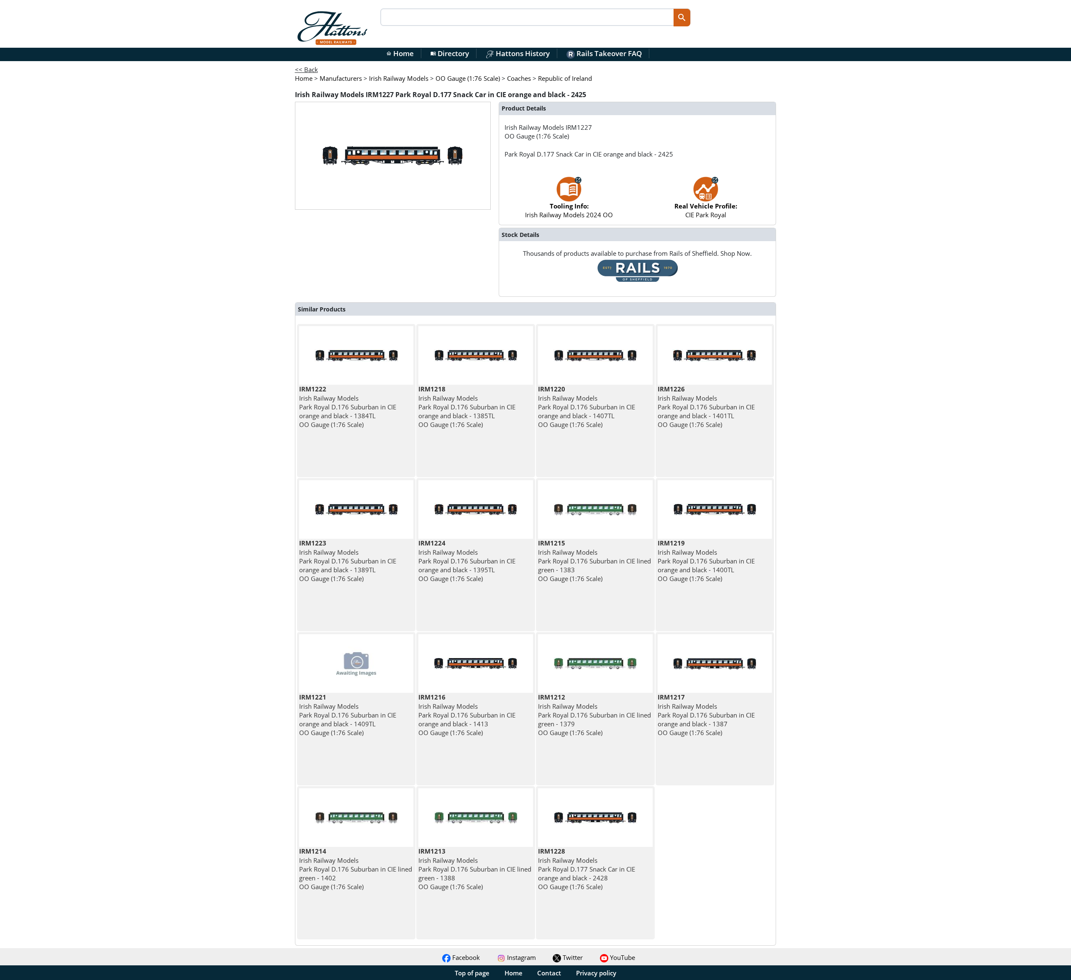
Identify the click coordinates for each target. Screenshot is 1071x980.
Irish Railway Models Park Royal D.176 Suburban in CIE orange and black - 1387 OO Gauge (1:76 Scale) (706, 715)
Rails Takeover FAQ (608, 53)
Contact (549, 973)
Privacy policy (596, 973)
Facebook (465, 957)
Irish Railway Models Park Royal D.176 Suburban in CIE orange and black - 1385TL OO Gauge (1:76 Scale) (466, 407)
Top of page (472, 973)
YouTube (621, 957)
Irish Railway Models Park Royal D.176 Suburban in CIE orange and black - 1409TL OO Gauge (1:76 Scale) (347, 715)
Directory (449, 53)
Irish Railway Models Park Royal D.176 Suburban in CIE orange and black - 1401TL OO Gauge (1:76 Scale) (706, 407)
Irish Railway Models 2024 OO (569, 210)
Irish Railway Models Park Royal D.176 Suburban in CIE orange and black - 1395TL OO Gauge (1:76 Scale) (466, 561)
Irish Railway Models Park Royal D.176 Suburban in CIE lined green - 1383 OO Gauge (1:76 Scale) (594, 561)
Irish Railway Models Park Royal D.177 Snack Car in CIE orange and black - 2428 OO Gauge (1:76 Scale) (586, 869)
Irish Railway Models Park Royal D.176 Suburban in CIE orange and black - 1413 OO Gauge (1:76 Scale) (466, 715)
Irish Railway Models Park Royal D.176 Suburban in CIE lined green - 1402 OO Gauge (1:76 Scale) (355, 869)
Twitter (572, 957)
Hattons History (522, 53)
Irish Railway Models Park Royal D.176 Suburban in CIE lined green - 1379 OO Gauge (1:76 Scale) (594, 715)
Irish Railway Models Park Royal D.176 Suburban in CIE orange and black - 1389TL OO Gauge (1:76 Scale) (347, 561)
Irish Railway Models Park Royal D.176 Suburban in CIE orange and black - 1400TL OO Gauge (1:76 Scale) (706, 561)
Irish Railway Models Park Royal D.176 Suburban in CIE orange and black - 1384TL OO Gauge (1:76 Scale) (347, 407)
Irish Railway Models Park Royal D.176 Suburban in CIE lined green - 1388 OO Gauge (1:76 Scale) (474, 869)
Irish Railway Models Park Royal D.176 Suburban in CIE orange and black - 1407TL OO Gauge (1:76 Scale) (586, 407)
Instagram (520, 957)
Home (400, 53)
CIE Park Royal (705, 210)
